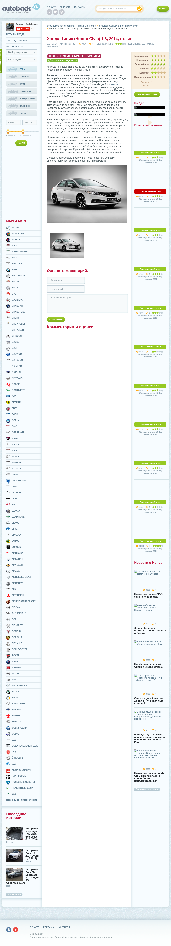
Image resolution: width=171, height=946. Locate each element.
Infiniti (16, 474)
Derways (17, 378)
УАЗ (14, 794)
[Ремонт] (62, 12)
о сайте (51, 7)
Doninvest (18, 390)
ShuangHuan (19, 685)
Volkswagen (19, 727)
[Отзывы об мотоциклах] (55, 12)
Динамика (144, 68)
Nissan (16, 607)
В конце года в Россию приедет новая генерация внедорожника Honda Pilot (149, 738)
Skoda (16, 691)
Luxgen (16, 547)
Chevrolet (18, 324)
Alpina (16, 239)
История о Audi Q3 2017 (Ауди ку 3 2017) (32, 854)
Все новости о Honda (147, 789)
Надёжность (142, 60)
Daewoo (17, 354)
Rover (16, 655)
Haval (15, 450)
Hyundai (17, 468)
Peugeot (17, 625)
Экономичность (141, 77)
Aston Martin (20, 251)
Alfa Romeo (19, 233)
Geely (15, 420)
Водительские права (25, 746)
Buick (15, 287)
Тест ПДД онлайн (16, 40)
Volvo (15, 734)
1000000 (23, 135)
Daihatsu (17, 360)
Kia (14, 504)
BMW (14, 269)
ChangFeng (19, 312)
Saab (15, 661)
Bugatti (16, 281)
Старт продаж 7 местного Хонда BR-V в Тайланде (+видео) (149, 701)
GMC (14, 426)
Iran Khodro (19, 480)
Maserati (17, 559)
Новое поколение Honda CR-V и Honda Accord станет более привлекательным (149, 777)
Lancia (16, 511)
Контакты (80, 7)
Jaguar (16, 492)
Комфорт (144, 72)
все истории (14, 894)
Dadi (14, 348)
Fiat (14, 408)
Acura (15, 227)
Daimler (17, 366)
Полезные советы (23, 782)
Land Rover (19, 517)
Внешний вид (142, 64)
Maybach (17, 565)
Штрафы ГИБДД (15, 34)
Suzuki (16, 715)
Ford (15, 414)
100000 (8, 135)
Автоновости (14, 46)
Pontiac (17, 631)
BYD (14, 294)
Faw (14, 396)
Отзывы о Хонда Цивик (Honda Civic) (118, 26)
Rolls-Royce (20, 649)
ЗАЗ (14, 764)
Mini (14, 589)
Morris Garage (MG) (24, 601)
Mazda (16, 571)
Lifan (15, 529)
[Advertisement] (22, 182)
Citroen (17, 336)
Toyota (16, 721)
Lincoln (16, 535)
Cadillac (17, 300)
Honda (16, 456)
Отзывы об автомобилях (60, 26)
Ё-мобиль (18, 758)
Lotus (15, 541)
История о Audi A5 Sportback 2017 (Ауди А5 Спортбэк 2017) (22, 876)
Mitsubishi (18, 595)
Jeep (15, 498)
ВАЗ (14, 740)
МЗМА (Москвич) (21, 770)
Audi (14, 257)
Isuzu (15, 486)
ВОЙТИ (162, 9)
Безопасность (141, 56)
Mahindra (17, 553)
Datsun (16, 372)
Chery (15, 318)
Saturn (16, 667)
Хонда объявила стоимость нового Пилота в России (150, 630)
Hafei (15, 438)
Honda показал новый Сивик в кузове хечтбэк (148, 665)
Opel (15, 619)
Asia (14, 245)
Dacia (15, 342)
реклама (65, 7)
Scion (15, 673)
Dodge (16, 384)
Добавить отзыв (147, 94)
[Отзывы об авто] (49, 12)
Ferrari (16, 402)
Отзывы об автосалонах (22, 800)
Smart (16, 697)
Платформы (19, 776)
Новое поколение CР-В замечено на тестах (148, 595)
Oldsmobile (19, 613)
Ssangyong (19, 703)
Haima (15, 444)
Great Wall (19, 432)
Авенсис (114, 84)
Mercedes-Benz (21, 577)
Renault (17, 643)
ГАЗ (14, 752)
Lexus (15, 523)
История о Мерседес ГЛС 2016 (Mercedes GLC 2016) (31, 834)
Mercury (17, 583)
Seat (15, 679)
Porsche (17, 637)
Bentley (17, 263)
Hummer (17, 462)
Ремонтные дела (22, 788)
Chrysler (18, 330)
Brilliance (18, 275)
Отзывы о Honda (87, 26)
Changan (17, 306)
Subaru (16, 709)
